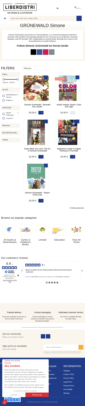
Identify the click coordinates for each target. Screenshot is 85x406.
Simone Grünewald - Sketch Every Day (37, 194)
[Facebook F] (39, 52)
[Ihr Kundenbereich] (65, 8)
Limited (42, 239)
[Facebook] (43, 336)
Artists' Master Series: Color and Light (69, 106)
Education (59, 239)
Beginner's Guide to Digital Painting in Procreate (69, 150)
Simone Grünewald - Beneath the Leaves (37, 106)
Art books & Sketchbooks (10, 240)
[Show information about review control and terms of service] (18, 275)
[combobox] (41, 18)
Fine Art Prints (76, 240)
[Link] (33, 52)
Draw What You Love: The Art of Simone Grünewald (37, 150)
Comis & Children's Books (25, 242)
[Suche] (79, 18)
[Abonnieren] (80, 347)
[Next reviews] (82, 270)
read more (29, 272)
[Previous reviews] (21, 270)
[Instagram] (45, 52)
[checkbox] (11, 96)
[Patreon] (51, 52)
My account (49, 366)
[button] (77, 8)
